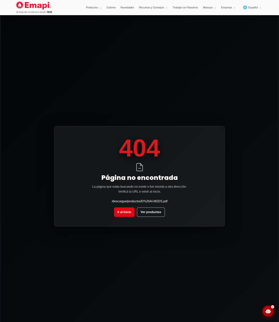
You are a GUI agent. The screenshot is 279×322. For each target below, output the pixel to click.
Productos (94, 7)
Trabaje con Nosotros (185, 7)
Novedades (127, 7)
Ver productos (151, 212)
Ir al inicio (124, 212)
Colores (111, 7)
